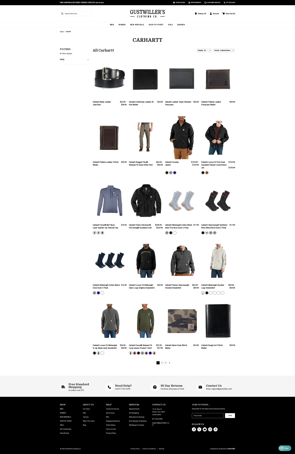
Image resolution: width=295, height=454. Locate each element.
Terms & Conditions (149, 449)
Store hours (110, 413)
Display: (200, 50)
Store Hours (180, 2)
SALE (170, 25)
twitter (199, 429)
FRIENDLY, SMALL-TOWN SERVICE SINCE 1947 (76, 2)
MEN (112, 25)
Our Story (86, 409)
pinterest (216, 429)
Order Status (110, 425)
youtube (205, 429)
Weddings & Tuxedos (136, 425)
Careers (86, 417)
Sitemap (161, 449)
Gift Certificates (65, 429)
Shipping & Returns (113, 421)
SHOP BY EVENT (156, 25)
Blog (84, 425)
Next (169, 362)
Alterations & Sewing (136, 417)
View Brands (64, 433)
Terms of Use (111, 429)
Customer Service (213, 2)
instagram (210, 429)
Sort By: (216, 50)
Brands (181, 25)
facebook (194, 429)
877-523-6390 (230, 2)
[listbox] (208, 50)
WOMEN (122, 25)
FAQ (84, 413)
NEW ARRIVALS (137, 25)
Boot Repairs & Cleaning (137, 421)
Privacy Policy (111, 433)
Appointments (196, 2)
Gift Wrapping (134, 413)
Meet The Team (89, 421)
